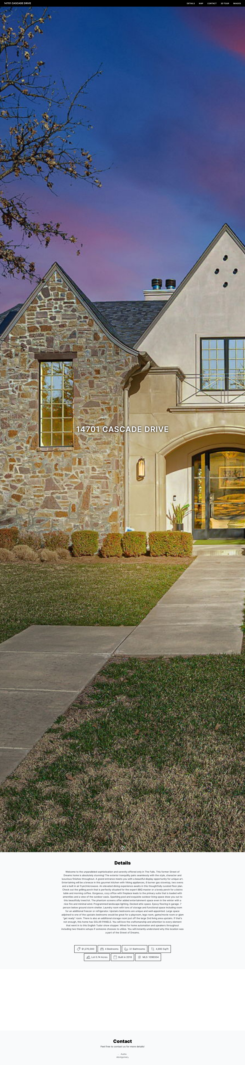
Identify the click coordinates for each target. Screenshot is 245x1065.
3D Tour (225, 3)
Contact (212, 3)
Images (237, 3)
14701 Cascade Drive (17, 3)
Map (201, 3)
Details (191, 3)
